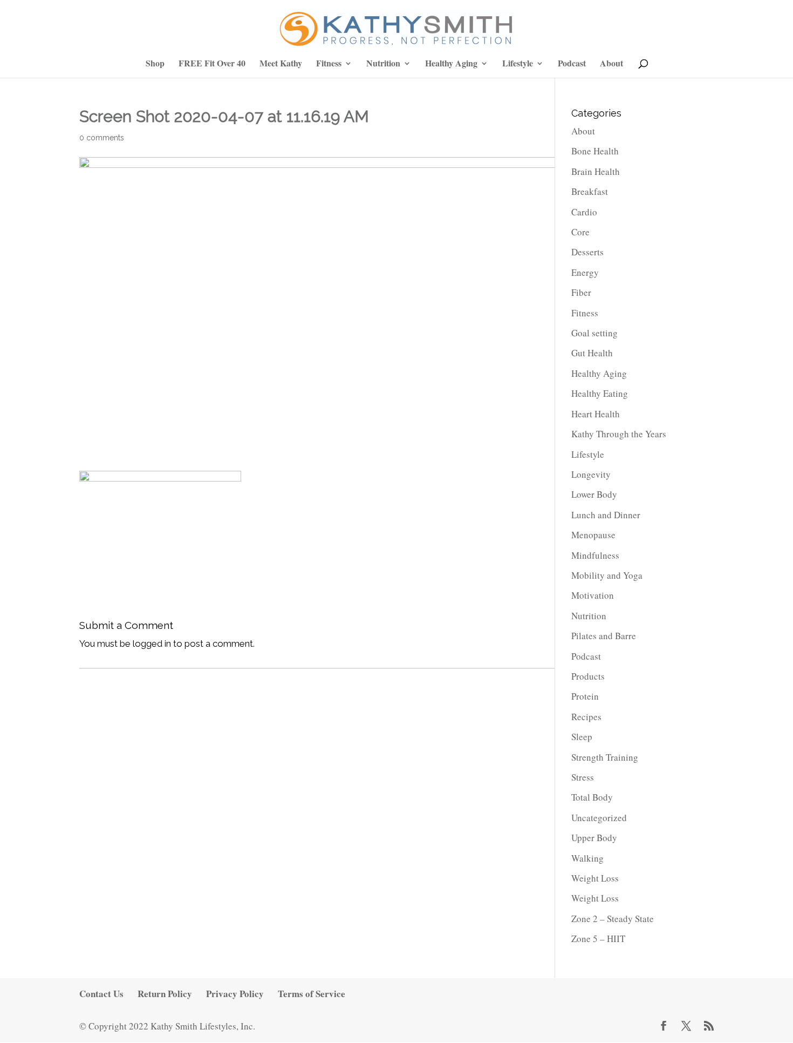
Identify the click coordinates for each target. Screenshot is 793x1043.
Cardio (584, 212)
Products (588, 676)
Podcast (572, 64)
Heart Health (595, 414)
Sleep (581, 736)
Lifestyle (517, 64)
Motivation (592, 595)
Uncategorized (599, 817)
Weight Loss (595, 878)
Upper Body (594, 837)
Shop (155, 64)
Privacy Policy (235, 993)
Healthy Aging (451, 64)
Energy (585, 272)
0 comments (101, 137)
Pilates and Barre (603, 635)
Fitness (328, 64)
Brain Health (595, 171)
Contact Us (101, 993)
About (611, 64)
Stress (582, 777)
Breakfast (589, 191)
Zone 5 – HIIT (598, 938)
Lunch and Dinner (605, 515)
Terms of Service (311, 993)
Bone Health (595, 151)
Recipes (586, 716)
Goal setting (594, 333)
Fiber (581, 292)
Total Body (592, 797)
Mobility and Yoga (606, 575)
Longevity (591, 474)
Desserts (587, 252)
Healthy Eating (599, 393)
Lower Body (594, 494)
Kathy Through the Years (618, 434)
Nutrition (383, 64)
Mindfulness (595, 555)
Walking (587, 858)
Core (580, 232)
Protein (585, 696)
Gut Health (592, 353)
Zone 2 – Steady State (612, 918)
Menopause (593, 535)
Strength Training (604, 757)
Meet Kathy (280, 64)
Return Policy (165, 993)
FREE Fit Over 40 (212, 64)
